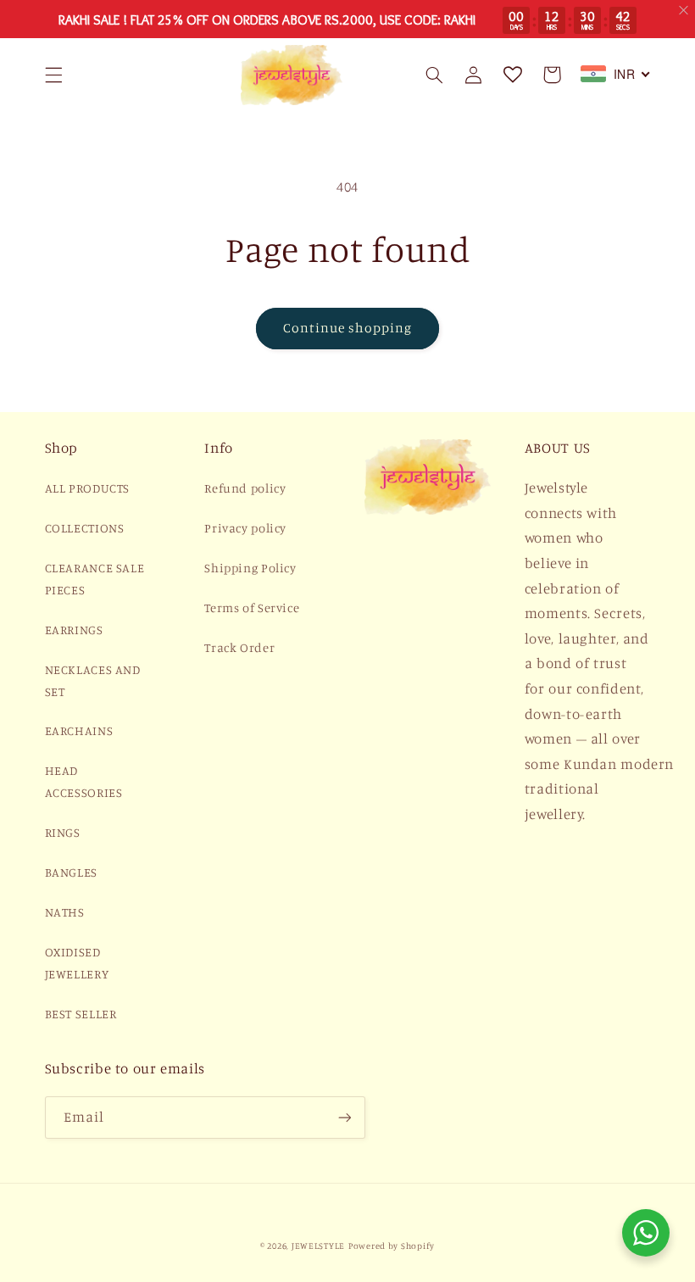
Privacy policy (245, 528)
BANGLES (71, 872)
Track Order (239, 647)
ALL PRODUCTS (88, 488)
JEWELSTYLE (318, 1245)
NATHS (65, 912)
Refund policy (245, 488)
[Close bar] (684, 10)
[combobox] (616, 73)
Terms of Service (251, 607)
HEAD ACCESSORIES (84, 781)
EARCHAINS (79, 730)
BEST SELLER (81, 1013)
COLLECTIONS (85, 528)
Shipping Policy (250, 567)
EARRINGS (74, 629)
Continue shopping (348, 328)
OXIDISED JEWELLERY (77, 963)
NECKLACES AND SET (93, 680)
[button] (53, 74)
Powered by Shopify (391, 1245)
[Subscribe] (344, 1117)
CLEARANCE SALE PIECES (95, 578)
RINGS (63, 832)
